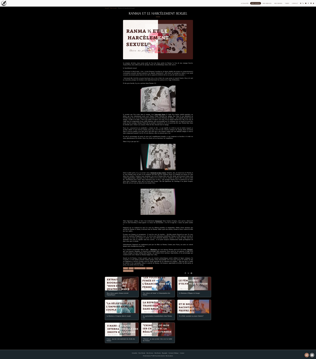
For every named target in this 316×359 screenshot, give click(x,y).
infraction (149, 268)
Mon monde (113, 8)
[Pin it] (191, 273)
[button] (303, 3)
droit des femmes (128, 271)
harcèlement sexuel (140, 268)
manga (131, 268)
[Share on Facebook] (185, 273)
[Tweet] (188, 273)
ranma (125, 268)
